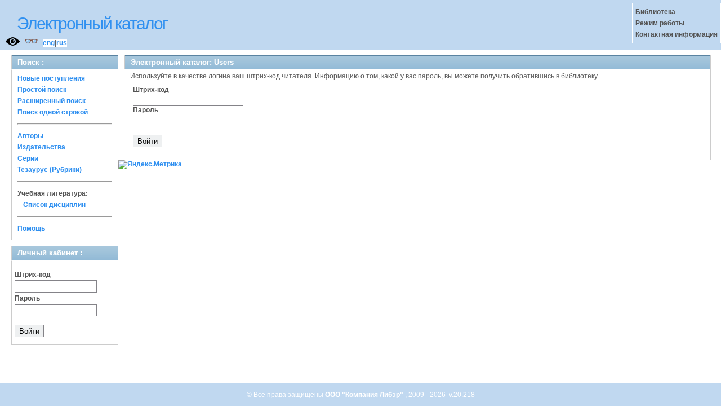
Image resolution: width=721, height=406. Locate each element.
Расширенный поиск (51, 101)
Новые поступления (51, 78)
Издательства (41, 147)
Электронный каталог (92, 23)
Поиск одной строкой (52, 112)
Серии (27, 158)
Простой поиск (41, 90)
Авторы (30, 136)
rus (61, 43)
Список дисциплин (54, 205)
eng (49, 43)
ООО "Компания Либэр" (365, 395)
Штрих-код (33, 275)
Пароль (27, 298)
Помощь (31, 228)
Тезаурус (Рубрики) (49, 170)
